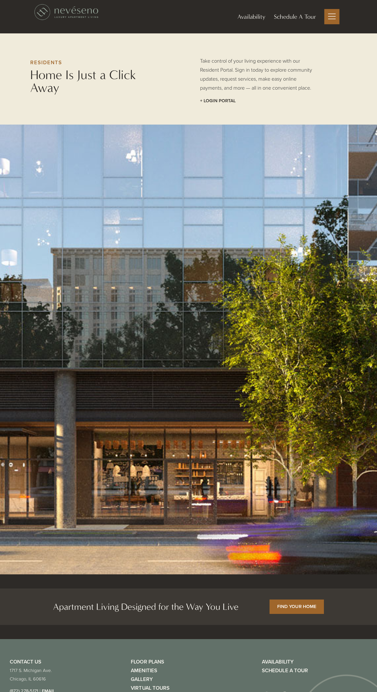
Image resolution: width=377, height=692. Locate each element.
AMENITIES (144, 670)
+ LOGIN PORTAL (218, 100)
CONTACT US (26, 662)
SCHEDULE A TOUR (285, 670)
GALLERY (142, 679)
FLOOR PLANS (147, 662)
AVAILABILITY (278, 662)
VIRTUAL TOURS (150, 688)
